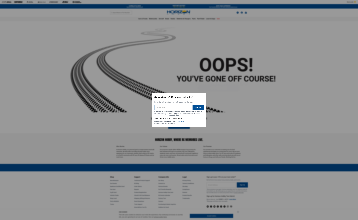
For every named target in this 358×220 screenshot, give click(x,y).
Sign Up (198, 107)
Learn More (180, 121)
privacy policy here (174, 115)
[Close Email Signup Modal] (202, 97)
